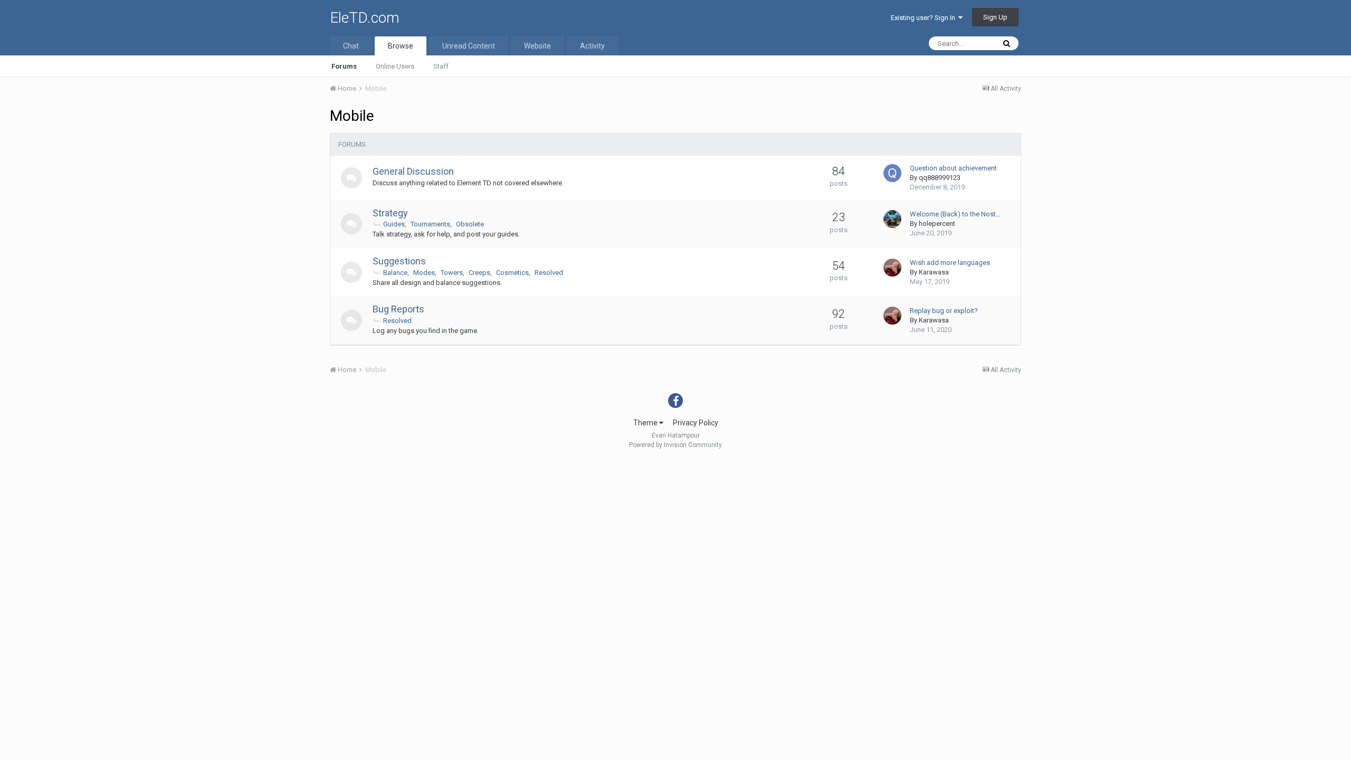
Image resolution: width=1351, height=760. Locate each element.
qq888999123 (939, 178)
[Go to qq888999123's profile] (892, 173)
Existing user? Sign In (924, 18)
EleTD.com (364, 17)
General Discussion (413, 171)
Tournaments (430, 224)
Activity (592, 46)
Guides (394, 224)
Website (537, 46)
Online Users (395, 66)
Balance (395, 273)
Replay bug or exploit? (944, 311)
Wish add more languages (950, 263)
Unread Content (468, 46)
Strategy (390, 212)
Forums (344, 66)
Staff (441, 66)
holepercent (937, 223)
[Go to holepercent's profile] (892, 219)
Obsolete (470, 224)
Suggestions (399, 261)
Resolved (549, 273)
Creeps (479, 273)
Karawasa (934, 272)
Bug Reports (398, 309)
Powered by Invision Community (675, 445)
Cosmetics (512, 273)
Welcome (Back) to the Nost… (955, 214)
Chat (351, 46)
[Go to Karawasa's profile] (892, 268)
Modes (424, 273)
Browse (400, 46)
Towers (452, 273)
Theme (646, 423)
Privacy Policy (695, 423)
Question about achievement (953, 168)
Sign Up (995, 17)
